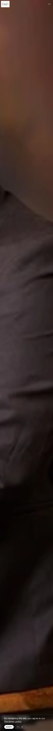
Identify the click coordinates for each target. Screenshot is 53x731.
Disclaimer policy (13, 721)
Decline (20, 727)
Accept (9, 727)
